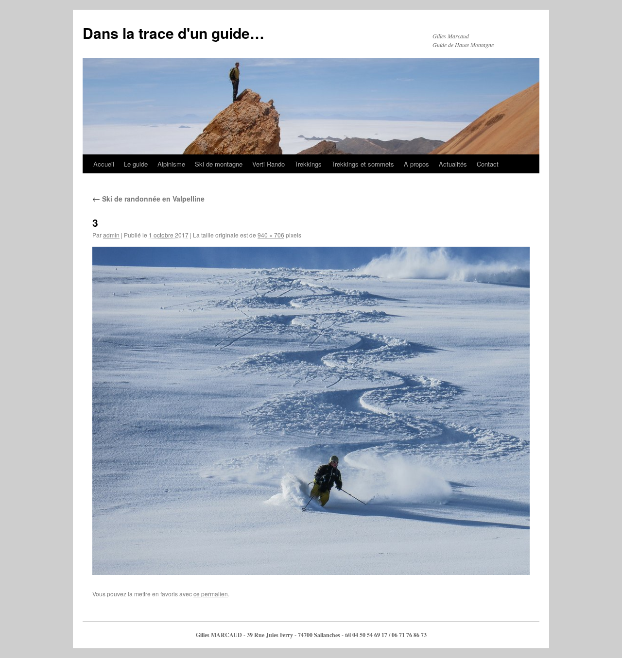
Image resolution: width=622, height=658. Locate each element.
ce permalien (210, 594)
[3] (311, 411)
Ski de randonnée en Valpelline (148, 198)
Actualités (453, 164)
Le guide (136, 164)
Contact (488, 164)
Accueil (103, 164)
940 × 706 (271, 235)
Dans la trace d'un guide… (173, 32)
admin (111, 235)
